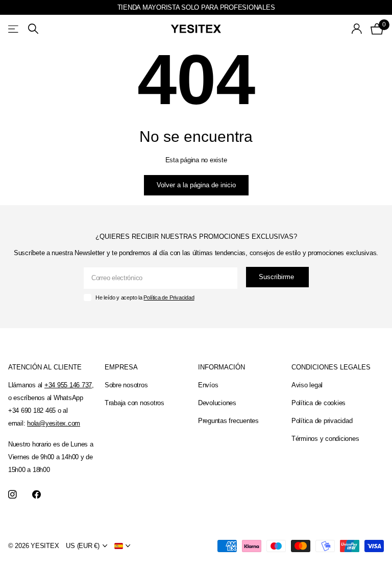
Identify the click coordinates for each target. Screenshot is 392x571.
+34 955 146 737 (68, 385)
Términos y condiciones (325, 438)
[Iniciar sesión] (357, 28)
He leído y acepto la (144, 297)
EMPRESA (121, 367)
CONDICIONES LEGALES (331, 367)
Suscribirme (277, 277)
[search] (33, 28)
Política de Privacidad (168, 297)
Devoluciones (217, 403)
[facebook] (36, 494)
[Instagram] (12, 494)
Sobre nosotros (126, 385)
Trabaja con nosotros (134, 403)
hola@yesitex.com (53, 423)
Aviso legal (307, 385)
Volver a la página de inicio (196, 185)
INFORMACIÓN (221, 367)
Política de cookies (318, 403)
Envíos (208, 385)
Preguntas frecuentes (228, 421)
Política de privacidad (321, 421)
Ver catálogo (14, 29)
